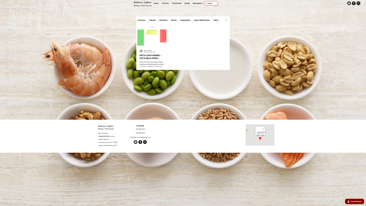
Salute (215, 20)
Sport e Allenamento (202, 20)
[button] (226, 20)
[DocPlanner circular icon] (349, 3)
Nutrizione (163, 20)
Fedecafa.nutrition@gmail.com (140, 137)
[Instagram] (358, 3)
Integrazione (185, 20)
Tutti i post (141, 20)
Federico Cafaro (142, 2)
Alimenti (152, 20)
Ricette (174, 20)
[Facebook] (354, 3)
